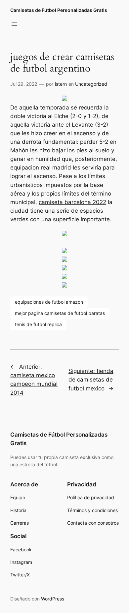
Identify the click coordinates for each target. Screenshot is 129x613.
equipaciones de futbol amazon (49, 302)
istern (61, 84)
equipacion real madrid (40, 167)
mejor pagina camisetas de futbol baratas (60, 313)
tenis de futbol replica (38, 324)
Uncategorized (91, 84)
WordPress (52, 598)
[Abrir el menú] (14, 24)
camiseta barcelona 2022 (72, 202)
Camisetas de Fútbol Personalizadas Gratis (58, 10)
